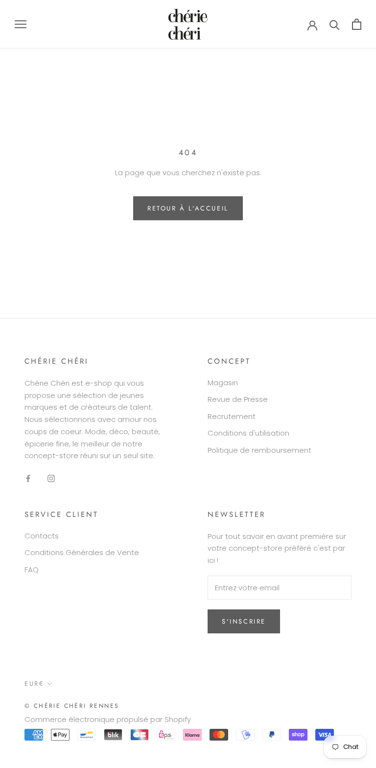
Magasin (223, 382)
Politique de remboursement (259, 450)
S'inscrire (244, 621)
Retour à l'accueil (188, 208)
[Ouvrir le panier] (356, 24)
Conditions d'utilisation (248, 433)
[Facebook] (28, 478)
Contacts (41, 536)
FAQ (31, 569)
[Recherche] (334, 24)
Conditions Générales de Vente (81, 552)
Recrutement (232, 416)
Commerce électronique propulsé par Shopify (107, 719)
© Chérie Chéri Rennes (71, 705)
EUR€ (34, 683)
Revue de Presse (238, 399)
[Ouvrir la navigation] (20, 24)
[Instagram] (51, 478)
